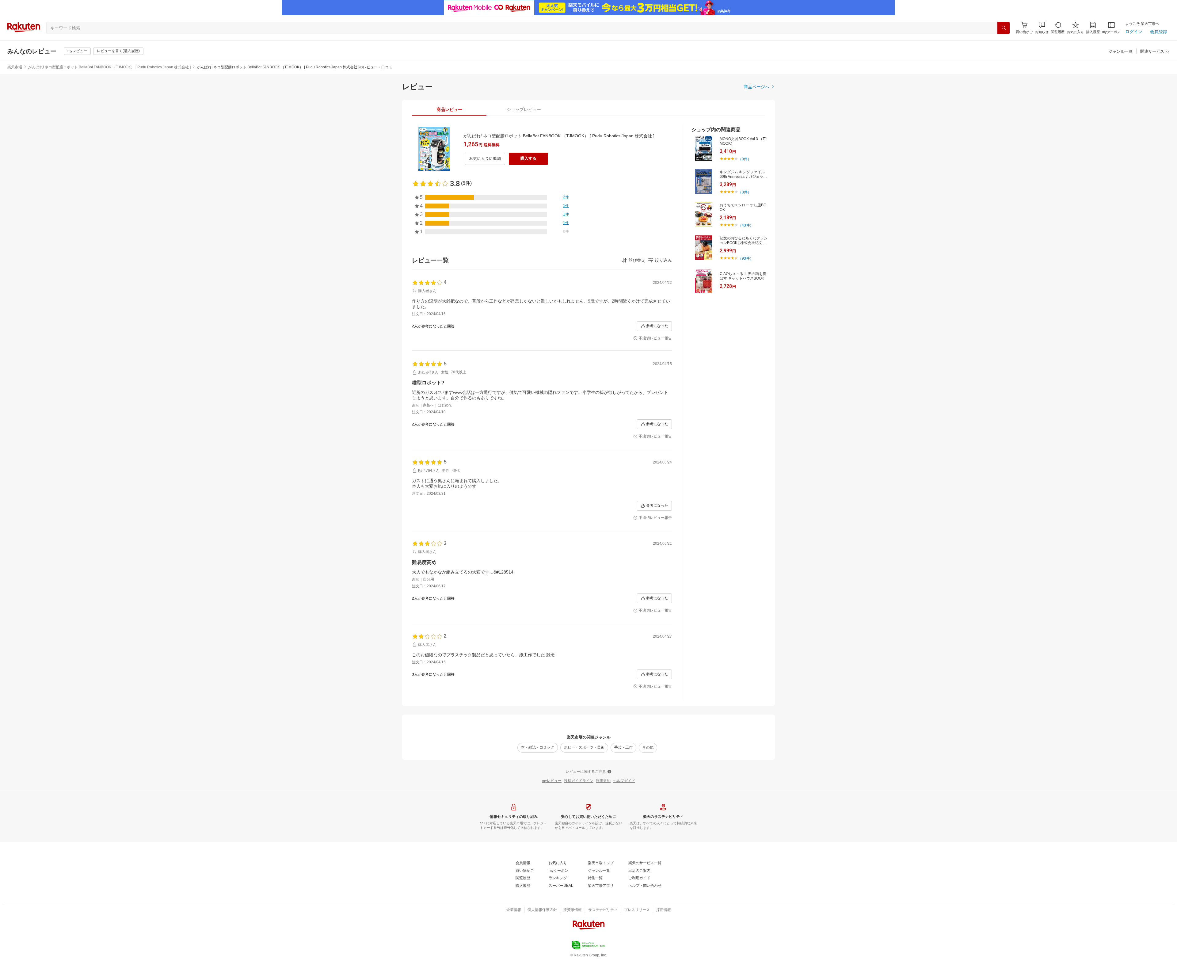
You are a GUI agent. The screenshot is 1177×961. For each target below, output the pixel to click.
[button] (1042, 27)
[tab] (449, 109)
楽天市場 (14, 67)
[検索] (1003, 28)
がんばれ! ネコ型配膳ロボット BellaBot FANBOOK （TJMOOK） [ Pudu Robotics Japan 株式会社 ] (109, 67)
